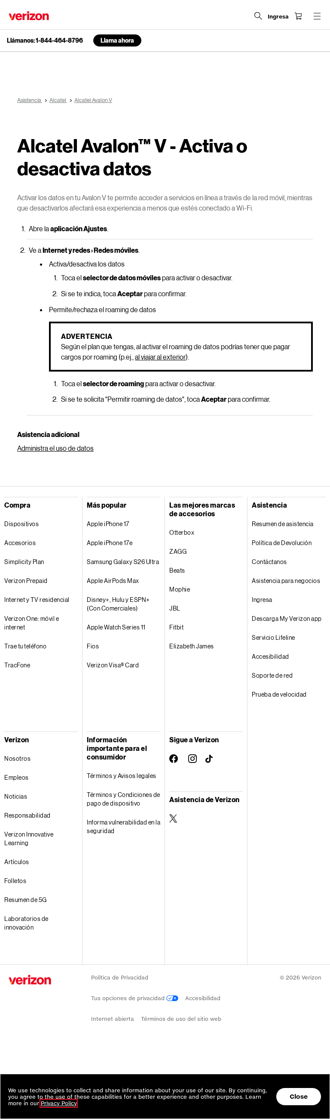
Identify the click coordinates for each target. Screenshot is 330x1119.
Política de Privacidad (119, 977)
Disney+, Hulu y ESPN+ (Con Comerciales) (118, 604)
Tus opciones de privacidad (128, 998)
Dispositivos (21, 523)
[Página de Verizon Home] (29, 15)
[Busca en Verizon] (258, 15)
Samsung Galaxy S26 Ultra (123, 561)
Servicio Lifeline (273, 637)
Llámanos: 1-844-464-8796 (45, 40)
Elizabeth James (191, 646)
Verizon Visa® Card (113, 665)
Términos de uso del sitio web (181, 1019)
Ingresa (262, 599)
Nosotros (17, 758)
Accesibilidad (270, 656)
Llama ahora (117, 40)
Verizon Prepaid (26, 580)
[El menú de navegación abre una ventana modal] (317, 15)
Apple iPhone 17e (109, 542)
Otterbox (181, 532)
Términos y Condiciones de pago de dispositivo (123, 799)
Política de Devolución (282, 542)
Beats (177, 570)
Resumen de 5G (25, 899)
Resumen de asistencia (283, 523)
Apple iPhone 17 (108, 523)
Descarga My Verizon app (287, 618)
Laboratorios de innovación (26, 923)
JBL (174, 608)
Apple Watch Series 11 (116, 627)
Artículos (16, 861)
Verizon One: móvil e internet (31, 623)
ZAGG (177, 551)
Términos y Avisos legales (121, 775)
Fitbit (176, 627)
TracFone (17, 665)
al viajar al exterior (160, 357)
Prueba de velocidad (279, 694)
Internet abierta (112, 1019)
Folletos (15, 880)
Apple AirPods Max (113, 580)
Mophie (179, 589)
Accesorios (20, 542)
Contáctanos (269, 561)
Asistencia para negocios (286, 580)
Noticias (15, 796)
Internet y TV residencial (37, 599)
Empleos (16, 777)
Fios (93, 646)
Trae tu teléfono (25, 646)
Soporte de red (272, 675)
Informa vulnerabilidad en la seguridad (123, 826)
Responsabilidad (27, 815)
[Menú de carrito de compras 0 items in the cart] (298, 15)
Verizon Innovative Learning (28, 838)
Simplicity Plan (24, 561)
